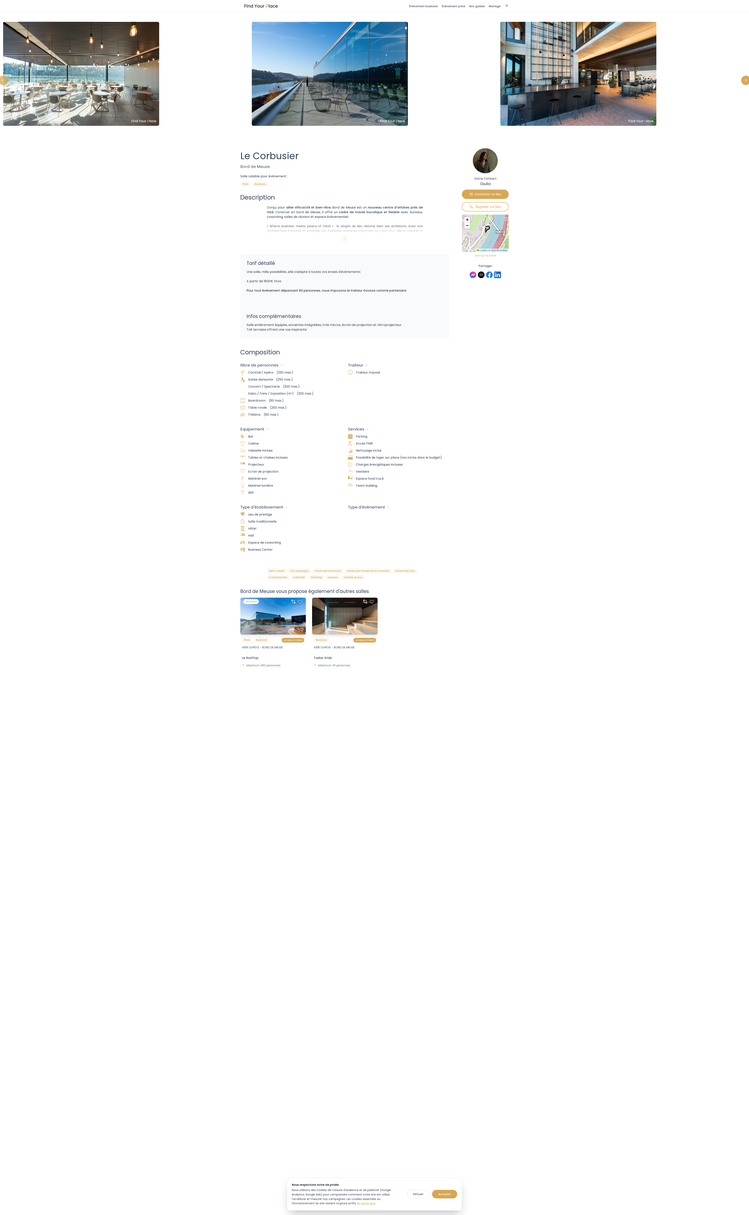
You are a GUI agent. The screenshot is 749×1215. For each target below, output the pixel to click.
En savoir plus (366, 1203)
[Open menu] (507, 6)
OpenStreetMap (499, 250)
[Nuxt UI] (261, 6)
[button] (487, 229)
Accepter (444, 1194)
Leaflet (483, 250)
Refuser (418, 1194)
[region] (374, 80)
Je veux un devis (293, 640)
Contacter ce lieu (487, 194)
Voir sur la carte (485, 255)
